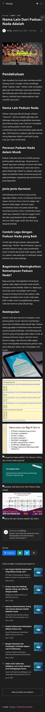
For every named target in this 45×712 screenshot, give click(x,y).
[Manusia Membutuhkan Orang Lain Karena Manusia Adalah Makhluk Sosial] (38, 609)
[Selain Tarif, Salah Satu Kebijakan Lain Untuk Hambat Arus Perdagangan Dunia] (38, 666)
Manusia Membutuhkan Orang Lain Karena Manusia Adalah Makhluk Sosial (18, 609)
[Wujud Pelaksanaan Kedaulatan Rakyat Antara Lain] (38, 629)
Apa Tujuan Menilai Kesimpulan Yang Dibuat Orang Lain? (18, 570)
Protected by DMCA (24, 707)
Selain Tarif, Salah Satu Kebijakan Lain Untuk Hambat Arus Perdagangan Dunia (17, 666)
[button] (37, 3)
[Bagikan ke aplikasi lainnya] (34, 552)
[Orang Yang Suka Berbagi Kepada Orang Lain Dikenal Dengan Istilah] (38, 589)
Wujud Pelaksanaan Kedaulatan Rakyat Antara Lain (18, 627)
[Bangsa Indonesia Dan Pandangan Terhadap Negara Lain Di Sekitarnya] (38, 646)
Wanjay (9, 3)
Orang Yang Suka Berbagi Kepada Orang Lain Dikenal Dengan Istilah (16, 589)
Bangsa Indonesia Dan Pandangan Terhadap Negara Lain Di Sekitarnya (17, 646)
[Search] (41, 3)
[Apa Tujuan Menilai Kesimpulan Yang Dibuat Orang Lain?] (38, 572)
